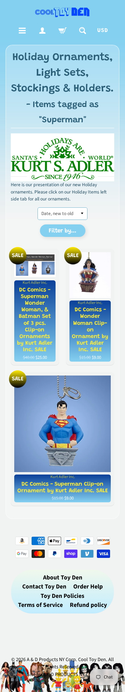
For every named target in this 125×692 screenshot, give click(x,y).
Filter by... (62, 231)
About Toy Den (62, 577)
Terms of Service (40, 605)
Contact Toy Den (44, 586)
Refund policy (88, 605)
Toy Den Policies (62, 596)
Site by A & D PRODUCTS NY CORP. (62, 674)
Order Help (88, 586)
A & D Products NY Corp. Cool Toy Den (66, 659)
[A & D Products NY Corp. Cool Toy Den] (62, 12)
